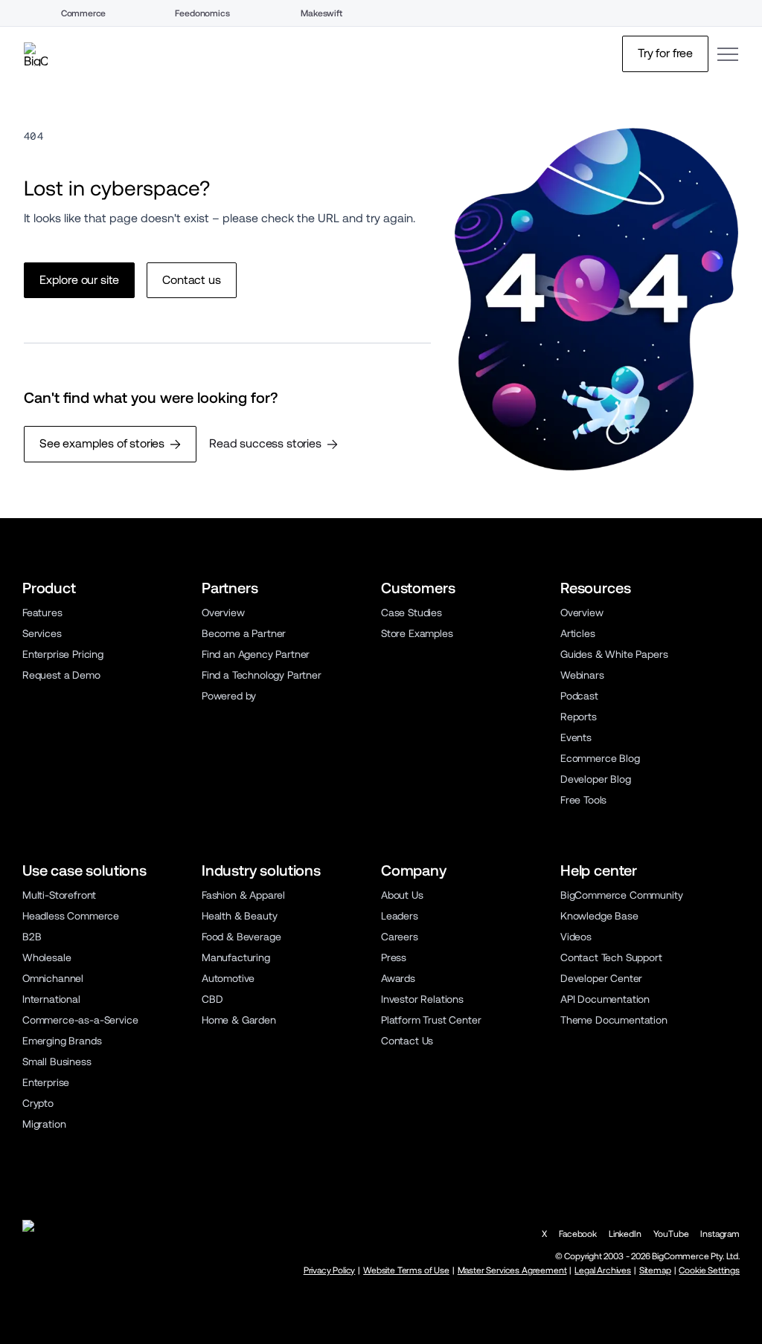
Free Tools (583, 800)
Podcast (579, 696)
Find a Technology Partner (261, 675)
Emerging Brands (61, 1041)
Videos (576, 937)
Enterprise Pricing (62, 654)
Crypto (38, 1103)
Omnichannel (52, 978)
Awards (398, 978)
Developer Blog (595, 779)
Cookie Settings (709, 1270)
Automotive (228, 978)
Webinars (582, 675)
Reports (578, 717)
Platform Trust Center (431, 1020)
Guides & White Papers (613, 654)
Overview (223, 612)
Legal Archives (602, 1270)
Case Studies (411, 612)
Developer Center (601, 978)
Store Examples (417, 633)
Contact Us (407, 1041)
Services (42, 633)
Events (576, 737)
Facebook (578, 1234)
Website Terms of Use (406, 1270)
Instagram (720, 1234)
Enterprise (45, 1082)
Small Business (57, 1061)
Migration (44, 1124)
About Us (402, 895)
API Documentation (605, 999)
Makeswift (321, 13)
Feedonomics (202, 13)
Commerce (83, 13)
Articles (577, 633)
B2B (32, 937)
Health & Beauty (239, 916)
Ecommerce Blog (600, 758)
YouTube (671, 1234)
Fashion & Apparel (243, 895)
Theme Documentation (613, 1020)
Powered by (229, 696)
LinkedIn (625, 1234)
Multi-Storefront (59, 895)
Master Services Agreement (512, 1270)
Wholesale (46, 957)
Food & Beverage (241, 937)
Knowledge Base (599, 916)
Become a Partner (244, 633)
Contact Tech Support (611, 957)
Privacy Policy (330, 1270)
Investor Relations (422, 999)
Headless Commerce (70, 916)
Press (393, 957)
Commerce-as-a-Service (80, 1020)
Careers (399, 937)
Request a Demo (61, 675)
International (51, 999)
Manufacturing (236, 957)
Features (42, 612)
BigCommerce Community (621, 895)
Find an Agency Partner (256, 654)
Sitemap (655, 1270)
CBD (212, 999)
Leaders (399, 916)
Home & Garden (239, 1020)
